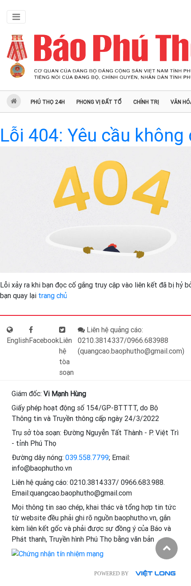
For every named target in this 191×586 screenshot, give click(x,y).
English (18, 340)
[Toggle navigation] (16, 17)
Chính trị (146, 102)
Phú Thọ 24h (48, 102)
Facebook (44, 340)
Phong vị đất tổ (99, 102)
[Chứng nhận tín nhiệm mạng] (57, 553)
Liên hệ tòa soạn (66, 356)
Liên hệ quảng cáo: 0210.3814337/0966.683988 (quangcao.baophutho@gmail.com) (131, 340)
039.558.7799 (87, 457)
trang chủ (52, 295)
